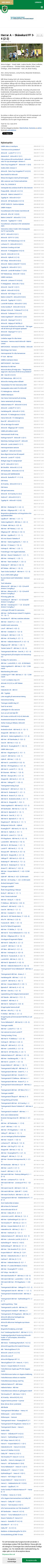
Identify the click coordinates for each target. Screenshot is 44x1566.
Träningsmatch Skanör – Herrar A (12, 1427)
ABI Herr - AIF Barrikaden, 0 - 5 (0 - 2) (13, 739)
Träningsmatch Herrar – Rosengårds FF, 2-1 (15, 1420)
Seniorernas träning (7, 700)
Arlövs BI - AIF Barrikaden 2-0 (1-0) (12, 201)
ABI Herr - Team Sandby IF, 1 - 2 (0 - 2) (13, 562)
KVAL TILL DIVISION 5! (8, 184)
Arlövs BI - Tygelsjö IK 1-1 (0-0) (11, 221)
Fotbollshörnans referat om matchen (13, 1377)
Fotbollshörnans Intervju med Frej (12, 1381)
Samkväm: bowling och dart (10, 247)
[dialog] (22, 1551)
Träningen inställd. (7, 1025)
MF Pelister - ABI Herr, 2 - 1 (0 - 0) (12, 568)
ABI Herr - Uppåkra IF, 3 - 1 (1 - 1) (12, 535)
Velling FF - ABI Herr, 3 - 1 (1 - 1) (11, 1133)
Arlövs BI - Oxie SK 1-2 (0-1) (10, 287)
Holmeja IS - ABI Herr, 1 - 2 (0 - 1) (12, 548)
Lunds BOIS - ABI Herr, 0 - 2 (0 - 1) (12, 959)
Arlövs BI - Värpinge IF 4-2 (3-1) (11, 320)
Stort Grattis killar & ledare (10, 1203)
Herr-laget (4, 1326)
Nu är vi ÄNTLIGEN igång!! (9, 575)
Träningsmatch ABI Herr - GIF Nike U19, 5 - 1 (15, 1090)
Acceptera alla (31, 1560)
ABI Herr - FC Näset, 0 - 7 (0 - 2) (11, 545)
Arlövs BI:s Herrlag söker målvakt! (12, 381)
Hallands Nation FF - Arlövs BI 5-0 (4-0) (14, 405)
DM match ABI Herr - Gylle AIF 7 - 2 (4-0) (14, 1191)
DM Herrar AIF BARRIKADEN (10, 474)
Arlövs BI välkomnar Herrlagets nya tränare (15, 1322)
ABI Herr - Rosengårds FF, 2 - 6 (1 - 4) (13, 1153)
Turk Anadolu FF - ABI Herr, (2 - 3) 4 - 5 (13, 1223)
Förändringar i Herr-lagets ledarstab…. (13, 552)
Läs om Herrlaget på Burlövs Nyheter (13, 1136)
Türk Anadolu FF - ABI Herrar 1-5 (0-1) (13, 1394)
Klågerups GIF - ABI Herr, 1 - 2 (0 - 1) (13, 645)
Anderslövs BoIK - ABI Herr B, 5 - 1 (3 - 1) (14, 729)
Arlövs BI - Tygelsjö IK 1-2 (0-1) (11, 300)
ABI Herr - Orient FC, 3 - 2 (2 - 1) (11, 622)
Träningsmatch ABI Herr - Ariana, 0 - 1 (13, 974)
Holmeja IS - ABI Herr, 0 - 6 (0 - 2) (12, 1042)
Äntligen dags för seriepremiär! (11, 461)
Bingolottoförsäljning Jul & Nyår (12, 1329)
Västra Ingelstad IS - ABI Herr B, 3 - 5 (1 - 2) (15, 805)
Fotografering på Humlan (9, 1100)
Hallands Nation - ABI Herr (9, 1387)
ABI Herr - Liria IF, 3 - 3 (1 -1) (10, 1168)
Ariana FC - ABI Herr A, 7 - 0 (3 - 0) (12, 868)
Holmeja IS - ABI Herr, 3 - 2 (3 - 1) (12, 635)
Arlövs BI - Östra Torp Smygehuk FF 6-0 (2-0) (16, 171)
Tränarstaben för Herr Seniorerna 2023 (14, 385)
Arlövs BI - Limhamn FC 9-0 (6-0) (11, 280)
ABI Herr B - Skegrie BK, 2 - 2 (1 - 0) (12, 855)
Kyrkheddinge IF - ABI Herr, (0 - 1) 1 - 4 (13, 1246)
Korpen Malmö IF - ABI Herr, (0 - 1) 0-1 (13, 1252)
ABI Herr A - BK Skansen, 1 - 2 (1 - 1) (13, 845)
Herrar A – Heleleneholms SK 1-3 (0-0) (14, 1483)
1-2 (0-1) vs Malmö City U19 (10, 680)
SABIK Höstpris (6, 207)
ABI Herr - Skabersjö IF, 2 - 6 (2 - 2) (12, 507)
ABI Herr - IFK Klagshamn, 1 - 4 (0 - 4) (13, 1130)
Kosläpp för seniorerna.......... (10, 660)
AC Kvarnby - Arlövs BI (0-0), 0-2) (12, 1397)
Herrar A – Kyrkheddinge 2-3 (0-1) (12, 1437)
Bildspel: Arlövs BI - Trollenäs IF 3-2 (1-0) (14, 310)
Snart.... (3, 686)
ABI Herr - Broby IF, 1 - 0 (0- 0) (10, 900)
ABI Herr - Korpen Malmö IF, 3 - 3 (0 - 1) (14, 984)
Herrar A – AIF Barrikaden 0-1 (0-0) (12, 1463)
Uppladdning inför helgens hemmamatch (15, 994)
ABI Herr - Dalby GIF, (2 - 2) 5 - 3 (11, 1213)
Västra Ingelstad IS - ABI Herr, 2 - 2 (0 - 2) (14, 522)
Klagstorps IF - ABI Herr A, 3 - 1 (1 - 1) (13, 822)
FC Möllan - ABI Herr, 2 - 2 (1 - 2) (11, 1014)
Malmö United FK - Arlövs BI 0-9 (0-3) (13, 297)
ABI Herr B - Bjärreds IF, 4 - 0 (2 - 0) (12, 962)
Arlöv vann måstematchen (9, 1115)
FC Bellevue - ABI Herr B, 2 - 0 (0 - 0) (12, 903)
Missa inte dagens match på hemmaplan (14, 178)
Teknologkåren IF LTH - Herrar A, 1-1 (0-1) (14, 1362)
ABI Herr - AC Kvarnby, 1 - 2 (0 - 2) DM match (15, 880)
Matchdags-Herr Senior (9, 350)
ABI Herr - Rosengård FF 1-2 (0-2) (12, 1269)
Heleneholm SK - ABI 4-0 (9, 690)
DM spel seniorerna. (7, 490)
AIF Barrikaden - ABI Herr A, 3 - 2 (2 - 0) (14, 809)
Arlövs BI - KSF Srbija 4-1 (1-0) (11, 294)
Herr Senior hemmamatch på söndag (13, 398)
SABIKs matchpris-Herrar (9, 360)
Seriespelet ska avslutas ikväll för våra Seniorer (17, 188)
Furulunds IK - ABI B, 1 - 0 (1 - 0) (11, 923)
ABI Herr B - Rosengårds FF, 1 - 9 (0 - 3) (14, 746)
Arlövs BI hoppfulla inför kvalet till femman (15, 1346)
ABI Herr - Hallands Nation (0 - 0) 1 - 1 (13, 1262)
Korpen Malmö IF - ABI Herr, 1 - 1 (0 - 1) (14, 1065)
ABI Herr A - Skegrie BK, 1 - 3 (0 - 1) (12, 802)
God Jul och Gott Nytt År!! (9, 713)
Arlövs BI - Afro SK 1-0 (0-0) (10, 214)
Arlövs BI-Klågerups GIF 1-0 (10, 1359)
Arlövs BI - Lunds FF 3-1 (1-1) (11, 153)
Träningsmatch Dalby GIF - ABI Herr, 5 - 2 (14, 1068)
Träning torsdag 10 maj (9, 1035)
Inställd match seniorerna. (9, 625)
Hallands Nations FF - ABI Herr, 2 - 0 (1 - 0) (15, 1055)
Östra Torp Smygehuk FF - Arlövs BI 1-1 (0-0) (16, 164)
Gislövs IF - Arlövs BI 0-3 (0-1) (11, 497)
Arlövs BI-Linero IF (7, 1356)
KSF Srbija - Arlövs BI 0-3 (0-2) (11, 261)
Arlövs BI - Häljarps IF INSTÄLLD (11, 323)
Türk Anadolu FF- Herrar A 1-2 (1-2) (12, 1457)
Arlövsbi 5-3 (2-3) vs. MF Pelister (12, 683)
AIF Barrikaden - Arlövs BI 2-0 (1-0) (12, 471)
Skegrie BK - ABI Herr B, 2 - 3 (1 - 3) (12, 779)
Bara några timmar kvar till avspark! (12, 454)
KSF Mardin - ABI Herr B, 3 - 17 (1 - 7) (13, 997)
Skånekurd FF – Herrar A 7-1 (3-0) (12, 1470)
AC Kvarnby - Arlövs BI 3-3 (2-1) (11, 484)
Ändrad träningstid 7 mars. (10, 883)
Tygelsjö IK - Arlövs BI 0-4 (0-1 (11, 198)
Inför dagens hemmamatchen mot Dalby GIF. (16, 1498)
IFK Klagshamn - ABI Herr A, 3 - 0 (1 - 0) (14, 838)
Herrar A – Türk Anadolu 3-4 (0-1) (12, 1505)
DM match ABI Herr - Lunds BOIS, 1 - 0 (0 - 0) (16, 1279)
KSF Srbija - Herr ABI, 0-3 (9, 1272)
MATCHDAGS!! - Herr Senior (10, 363)
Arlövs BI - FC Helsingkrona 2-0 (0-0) (13, 414)
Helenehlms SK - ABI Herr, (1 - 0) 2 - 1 (13, 1229)
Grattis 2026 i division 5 (9, 168)
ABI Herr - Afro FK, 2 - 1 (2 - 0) (11, 1010)
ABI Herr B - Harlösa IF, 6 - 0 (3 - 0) (12, 1004)
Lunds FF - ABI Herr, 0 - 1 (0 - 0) (11, 946)
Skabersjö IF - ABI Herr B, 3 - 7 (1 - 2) (13, 862)
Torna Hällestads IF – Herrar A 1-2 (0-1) (14, 1467)
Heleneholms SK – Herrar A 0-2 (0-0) (13, 1447)
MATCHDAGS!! (6, 335)
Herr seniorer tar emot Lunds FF (11, 1032)
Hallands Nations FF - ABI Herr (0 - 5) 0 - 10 (15, 1236)
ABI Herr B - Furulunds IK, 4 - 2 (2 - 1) (13, 956)
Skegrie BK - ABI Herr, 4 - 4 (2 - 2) (12, 1150)
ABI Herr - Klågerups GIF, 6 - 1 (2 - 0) (13, 936)
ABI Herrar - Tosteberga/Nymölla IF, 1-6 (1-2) (16, 1343)
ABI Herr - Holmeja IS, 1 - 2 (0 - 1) (12, 558)
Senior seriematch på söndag (11, 401)
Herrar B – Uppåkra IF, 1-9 (9, 1486)
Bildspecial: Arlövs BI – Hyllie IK (11, 825)
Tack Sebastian (6, 583)
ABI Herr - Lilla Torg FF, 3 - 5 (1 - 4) (12, 1146)
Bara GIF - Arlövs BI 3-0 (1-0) (10, 421)
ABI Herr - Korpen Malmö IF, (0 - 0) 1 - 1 (14, 1226)
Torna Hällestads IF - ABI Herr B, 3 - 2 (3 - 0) (15, 1022)
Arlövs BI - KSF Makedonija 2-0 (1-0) (13, 241)
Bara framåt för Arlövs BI (9, 174)
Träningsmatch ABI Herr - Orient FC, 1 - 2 (14, 1072)
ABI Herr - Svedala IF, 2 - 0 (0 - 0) (11, 913)
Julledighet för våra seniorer (10, 710)
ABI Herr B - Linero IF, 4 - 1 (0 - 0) (11, 835)
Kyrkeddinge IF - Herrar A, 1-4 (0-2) (12, 1243)
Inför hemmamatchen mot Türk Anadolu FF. (15, 1508)
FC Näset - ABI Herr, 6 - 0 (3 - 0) (11, 525)
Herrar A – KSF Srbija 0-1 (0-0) (11, 1477)
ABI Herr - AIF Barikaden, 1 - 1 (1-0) (12, 1123)
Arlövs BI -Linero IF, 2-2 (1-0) (10, 1353)
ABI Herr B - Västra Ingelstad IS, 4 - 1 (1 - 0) (15, 736)
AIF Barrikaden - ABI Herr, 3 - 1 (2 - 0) (13, 1165)
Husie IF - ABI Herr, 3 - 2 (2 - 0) (11, 1171)
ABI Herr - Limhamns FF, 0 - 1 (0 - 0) (12, 1180)
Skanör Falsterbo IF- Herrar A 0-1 (12, 1518)
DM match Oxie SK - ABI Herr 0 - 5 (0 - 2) (14, 1188)
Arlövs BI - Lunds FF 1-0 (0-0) (10, 457)
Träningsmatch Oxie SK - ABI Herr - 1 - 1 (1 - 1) (16, 1291)
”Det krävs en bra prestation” (10, 150)
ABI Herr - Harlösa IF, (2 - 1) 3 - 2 (11, 1233)
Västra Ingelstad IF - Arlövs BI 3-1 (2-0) (14, 317)
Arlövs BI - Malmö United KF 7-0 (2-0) (13, 264)
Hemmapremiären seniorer (10, 447)
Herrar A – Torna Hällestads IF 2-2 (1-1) (14, 1515)
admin (39, 128)
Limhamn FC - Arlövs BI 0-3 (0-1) (11, 244)
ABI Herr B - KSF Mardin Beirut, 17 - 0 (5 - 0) (15, 916)
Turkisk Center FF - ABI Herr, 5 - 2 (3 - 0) (14, 648)
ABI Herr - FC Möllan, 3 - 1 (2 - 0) (11, 929)
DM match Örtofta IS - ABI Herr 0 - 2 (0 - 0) (15, 1194)
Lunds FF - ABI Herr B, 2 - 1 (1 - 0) (12, 848)
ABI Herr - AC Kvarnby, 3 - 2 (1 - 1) (12, 638)
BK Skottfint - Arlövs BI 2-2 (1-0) (11, 467)
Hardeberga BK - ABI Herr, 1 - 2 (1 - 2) (13, 977)
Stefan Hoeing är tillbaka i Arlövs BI (13, 723)
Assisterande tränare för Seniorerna (13, 719)
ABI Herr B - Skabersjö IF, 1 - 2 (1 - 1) (13, 792)
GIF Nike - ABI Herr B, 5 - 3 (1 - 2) (11, 949)
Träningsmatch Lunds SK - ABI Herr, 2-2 (14, 1307)
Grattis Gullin (5, 1430)
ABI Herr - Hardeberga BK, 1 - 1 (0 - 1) (13, 1058)
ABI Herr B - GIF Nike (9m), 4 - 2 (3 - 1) (13, 1052)
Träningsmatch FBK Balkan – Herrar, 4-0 (14, 1410)
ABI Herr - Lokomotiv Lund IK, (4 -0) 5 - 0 (14, 1239)
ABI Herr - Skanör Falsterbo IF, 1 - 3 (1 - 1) (14, 555)
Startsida (32, 128)
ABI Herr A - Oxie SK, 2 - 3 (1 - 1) (11, 815)
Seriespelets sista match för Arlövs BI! (14, 388)
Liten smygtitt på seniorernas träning (13, 696)
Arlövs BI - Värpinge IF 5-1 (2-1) (11, 332)
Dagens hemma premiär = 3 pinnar (12, 1401)
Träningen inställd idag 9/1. (10, 703)
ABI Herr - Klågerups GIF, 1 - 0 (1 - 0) (13, 510)
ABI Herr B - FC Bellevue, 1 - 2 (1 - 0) (12, 1039)
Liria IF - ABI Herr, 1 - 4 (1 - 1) (10, 1126)
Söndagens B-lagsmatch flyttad (11, 939)
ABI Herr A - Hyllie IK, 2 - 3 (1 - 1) (11, 832)
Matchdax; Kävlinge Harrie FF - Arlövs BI (14, 441)
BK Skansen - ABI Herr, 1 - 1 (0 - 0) (12, 772)
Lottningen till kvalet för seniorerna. (13, 610)
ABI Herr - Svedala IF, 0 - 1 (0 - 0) (11, 632)
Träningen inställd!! (7, 1093)
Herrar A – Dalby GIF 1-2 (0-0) (11, 1501)
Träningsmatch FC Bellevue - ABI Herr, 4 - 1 (15, 1078)
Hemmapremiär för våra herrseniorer (13, 353)
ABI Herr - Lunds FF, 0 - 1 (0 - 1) (11, 1029)
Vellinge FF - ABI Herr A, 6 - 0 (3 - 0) (12, 858)
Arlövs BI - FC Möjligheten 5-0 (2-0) (12, 251)
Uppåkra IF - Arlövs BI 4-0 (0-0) (11, 451)
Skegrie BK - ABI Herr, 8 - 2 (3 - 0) (12, 733)
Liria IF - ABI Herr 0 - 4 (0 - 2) (10, 628)
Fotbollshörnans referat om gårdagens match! (16, 1391)
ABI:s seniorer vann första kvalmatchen (14, 181)
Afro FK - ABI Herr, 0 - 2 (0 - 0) (10, 919)
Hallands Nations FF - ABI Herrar (12, 1384)
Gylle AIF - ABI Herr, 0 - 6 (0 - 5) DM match (14, 876)
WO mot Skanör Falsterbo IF (10, 538)
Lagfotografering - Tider (9, 1304)
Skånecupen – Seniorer (9, 1417)
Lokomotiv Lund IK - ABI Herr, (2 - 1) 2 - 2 (14, 1216)
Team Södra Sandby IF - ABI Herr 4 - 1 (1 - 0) (15, 571)
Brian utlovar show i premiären (11, 1404)
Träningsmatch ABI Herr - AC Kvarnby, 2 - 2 (15, 1103)
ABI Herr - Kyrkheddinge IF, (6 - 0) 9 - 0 (13, 1219)
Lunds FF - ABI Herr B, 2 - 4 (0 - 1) (12, 981)
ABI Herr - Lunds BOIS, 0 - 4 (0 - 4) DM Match (16, 663)
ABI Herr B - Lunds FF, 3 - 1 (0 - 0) (12, 769)
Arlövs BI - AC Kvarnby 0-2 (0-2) (11, 494)
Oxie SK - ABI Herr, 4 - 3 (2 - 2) (10, 743)
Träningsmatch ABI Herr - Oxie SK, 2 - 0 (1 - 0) (16, 651)
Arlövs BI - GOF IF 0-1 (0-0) (10, 237)
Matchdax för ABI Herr (8, 366)
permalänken (11, 130)
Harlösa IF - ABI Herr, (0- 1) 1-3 (11, 1259)
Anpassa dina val (8, 1554)
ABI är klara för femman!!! (9, 1206)
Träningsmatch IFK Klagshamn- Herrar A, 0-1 (16, 1424)
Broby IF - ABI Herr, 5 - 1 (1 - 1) (11, 893)
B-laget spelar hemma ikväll (10, 1007)
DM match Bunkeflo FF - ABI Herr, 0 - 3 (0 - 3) (16, 1276)
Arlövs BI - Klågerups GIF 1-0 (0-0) (12, 428)
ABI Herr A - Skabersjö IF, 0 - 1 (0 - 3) (13, 865)
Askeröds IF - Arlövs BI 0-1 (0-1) (11, 156)
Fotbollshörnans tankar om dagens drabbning (16, 1374)
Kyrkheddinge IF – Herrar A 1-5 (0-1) (13, 1473)
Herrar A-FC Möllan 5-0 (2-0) (10, 1450)
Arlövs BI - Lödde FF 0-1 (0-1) (11, 408)
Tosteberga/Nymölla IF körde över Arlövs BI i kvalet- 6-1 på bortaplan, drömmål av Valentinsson (16, 1337)
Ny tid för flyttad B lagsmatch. (11, 926)
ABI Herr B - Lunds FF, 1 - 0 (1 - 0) (12, 1062)
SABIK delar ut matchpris (9, 146)
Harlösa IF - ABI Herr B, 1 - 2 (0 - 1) (12, 906)
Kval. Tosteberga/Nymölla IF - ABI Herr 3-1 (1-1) (17, 1332)
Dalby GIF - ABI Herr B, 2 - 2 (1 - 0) (12, 1045)
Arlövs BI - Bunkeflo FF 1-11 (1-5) (12, 477)
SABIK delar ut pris (7, 749)
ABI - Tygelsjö (5, 693)
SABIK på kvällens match (9, 431)
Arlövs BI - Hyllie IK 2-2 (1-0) (10, 257)
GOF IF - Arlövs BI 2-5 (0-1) (10, 234)
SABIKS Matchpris (7, 395)
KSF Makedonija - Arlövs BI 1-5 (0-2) (13, 274)
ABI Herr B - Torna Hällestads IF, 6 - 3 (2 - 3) (15, 933)
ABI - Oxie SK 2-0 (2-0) (8, 375)
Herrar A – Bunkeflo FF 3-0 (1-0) (11, 1521)
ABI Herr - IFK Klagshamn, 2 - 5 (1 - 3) (13, 766)
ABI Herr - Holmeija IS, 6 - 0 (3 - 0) (12, 952)
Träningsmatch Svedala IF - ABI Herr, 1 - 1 (14, 1111)
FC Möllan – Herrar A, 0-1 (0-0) (11, 1495)
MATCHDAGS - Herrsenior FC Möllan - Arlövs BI (17, 347)
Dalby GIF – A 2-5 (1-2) (8, 1528)
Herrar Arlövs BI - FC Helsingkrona (12, 418)
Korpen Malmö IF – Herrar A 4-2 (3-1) (13, 1480)
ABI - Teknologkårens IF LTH (10, 1349)
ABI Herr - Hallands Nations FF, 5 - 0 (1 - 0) (15, 642)
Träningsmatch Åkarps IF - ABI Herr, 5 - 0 (14, 1096)
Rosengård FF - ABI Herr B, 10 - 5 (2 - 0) (14, 828)
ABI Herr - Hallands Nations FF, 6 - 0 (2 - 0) (15, 966)
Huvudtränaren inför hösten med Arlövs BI (15, 211)
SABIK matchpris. (7, 277)
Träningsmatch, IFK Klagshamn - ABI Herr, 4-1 (16, 1314)
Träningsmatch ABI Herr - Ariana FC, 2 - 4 (14, 1081)
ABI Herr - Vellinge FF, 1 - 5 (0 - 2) (12, 782)
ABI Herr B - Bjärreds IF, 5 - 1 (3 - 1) (12, 812)
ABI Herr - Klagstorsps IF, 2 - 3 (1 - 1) (13, 753)
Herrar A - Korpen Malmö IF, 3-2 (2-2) (13, 1366)
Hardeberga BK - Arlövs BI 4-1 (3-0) (12, 411)
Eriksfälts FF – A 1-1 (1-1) (9, 1525)
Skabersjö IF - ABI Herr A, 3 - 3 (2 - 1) (13, 789)
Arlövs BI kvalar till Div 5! (9, 1209)
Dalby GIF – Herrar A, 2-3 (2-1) (11, 1453)
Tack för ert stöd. (6, 706)
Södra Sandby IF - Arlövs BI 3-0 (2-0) (13, 307)
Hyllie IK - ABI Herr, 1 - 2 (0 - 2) (11, 759)
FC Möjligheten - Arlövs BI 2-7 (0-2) (12, 284)
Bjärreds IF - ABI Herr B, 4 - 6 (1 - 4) (12, 987)
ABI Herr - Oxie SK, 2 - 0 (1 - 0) (11, 991)
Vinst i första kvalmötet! (9, 896)
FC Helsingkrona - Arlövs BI (10, 391)
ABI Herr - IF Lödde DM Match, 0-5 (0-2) (14, 1266)
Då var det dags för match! (10, 424)
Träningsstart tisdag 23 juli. (10, 786)
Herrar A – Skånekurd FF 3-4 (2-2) (12, 1434)
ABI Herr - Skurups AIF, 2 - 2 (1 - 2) (12, 776)
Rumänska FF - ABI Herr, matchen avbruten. (15, 618)
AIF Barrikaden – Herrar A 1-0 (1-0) (12, 1511)
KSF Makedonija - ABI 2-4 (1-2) (11, 378)
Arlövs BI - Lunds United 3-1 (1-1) (12, 444)
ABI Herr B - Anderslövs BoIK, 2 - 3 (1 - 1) (14, 799)
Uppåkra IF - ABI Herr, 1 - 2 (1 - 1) (12, 519)
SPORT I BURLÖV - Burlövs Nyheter (12, 204)
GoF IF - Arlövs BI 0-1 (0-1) (9, 464)
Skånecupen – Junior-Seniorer (11, 1414)
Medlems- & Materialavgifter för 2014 (13, 1531)
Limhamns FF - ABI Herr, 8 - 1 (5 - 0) (12, 1143)
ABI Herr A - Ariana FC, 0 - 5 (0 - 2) (12, 795)
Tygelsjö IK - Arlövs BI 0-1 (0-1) (11, 267)
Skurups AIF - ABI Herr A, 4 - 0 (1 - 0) (13, 852)
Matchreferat (24, 128)
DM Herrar (4, 481)
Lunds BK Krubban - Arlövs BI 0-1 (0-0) (14, 303)
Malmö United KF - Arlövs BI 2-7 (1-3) (13, 217)
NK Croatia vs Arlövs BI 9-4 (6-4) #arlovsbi (15, 716)
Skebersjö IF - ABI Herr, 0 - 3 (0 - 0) (12, 565)
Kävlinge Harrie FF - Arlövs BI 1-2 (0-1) (13, 438)
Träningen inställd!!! (7, 886)
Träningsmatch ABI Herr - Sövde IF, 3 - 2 (14, 1075)
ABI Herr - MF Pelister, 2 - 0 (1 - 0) (12, 529)
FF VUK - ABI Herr (7, 357)
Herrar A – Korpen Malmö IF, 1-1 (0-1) (13, 1444)
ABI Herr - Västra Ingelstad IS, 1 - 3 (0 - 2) (14, 542)
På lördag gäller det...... (8, 597)
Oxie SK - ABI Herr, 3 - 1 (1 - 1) (10, 910)
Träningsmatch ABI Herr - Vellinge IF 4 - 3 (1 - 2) (16, 1287)
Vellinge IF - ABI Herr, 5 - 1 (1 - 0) (11, 1156)
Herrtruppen (5, 726)
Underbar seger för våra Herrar (11, 338)
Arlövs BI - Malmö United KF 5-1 (12, 194)
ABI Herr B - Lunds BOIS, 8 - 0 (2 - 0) (13, 762)
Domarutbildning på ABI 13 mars (12, 1534)
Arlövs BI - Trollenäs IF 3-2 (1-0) (11, 313)
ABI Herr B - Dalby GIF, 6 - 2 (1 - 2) (12, 943)
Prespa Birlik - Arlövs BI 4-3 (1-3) (12, 191)
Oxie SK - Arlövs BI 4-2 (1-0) (10, 254)
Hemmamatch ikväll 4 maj (9, 434)
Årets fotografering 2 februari (11, 890)
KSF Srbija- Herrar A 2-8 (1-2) (10, 1440)
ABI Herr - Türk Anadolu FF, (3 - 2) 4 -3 (13, 1249)
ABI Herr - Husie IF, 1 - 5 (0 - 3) (11, 1140)
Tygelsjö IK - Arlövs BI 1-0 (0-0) (11, 500)
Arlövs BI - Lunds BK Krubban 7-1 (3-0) (14, 270)
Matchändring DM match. (9, 671)
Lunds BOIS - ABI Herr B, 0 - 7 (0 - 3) (13, 842)
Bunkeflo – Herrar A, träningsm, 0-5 (13, 1460)
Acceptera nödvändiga (11, 1560)
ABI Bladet (4, 1407)
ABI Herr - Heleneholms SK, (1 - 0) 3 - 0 (14, 1256)
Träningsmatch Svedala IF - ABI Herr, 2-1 (14, 1311)
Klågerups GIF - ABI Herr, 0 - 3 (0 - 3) (13, 532)
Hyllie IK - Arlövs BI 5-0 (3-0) (10, 290)
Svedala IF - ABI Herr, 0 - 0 (9, 1000)
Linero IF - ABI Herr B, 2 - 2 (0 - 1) (11, 756)
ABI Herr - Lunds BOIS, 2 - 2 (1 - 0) (12, 1048)
